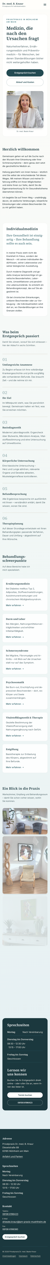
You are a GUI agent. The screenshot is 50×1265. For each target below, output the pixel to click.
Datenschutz (35, 1256)
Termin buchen (25, 1095)
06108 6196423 (25, 1102)
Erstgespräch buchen (25, 73)
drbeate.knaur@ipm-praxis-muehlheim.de (24, 1221)
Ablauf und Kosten (25, 82)
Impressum (23, 1256)
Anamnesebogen (9, 1256)
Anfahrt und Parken (12, 1156)
